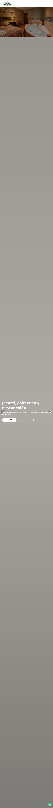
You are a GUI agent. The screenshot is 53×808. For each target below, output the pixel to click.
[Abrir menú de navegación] (49, 3)
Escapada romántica (25, 420)
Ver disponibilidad (9, 420)
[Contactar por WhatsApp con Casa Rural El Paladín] (49, 804)
